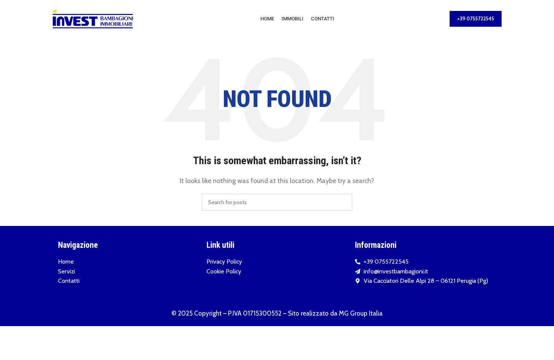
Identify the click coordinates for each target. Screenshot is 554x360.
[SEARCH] (343, 202)
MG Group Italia (361, 313)
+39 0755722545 (475, 18)
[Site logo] (92, 18)
